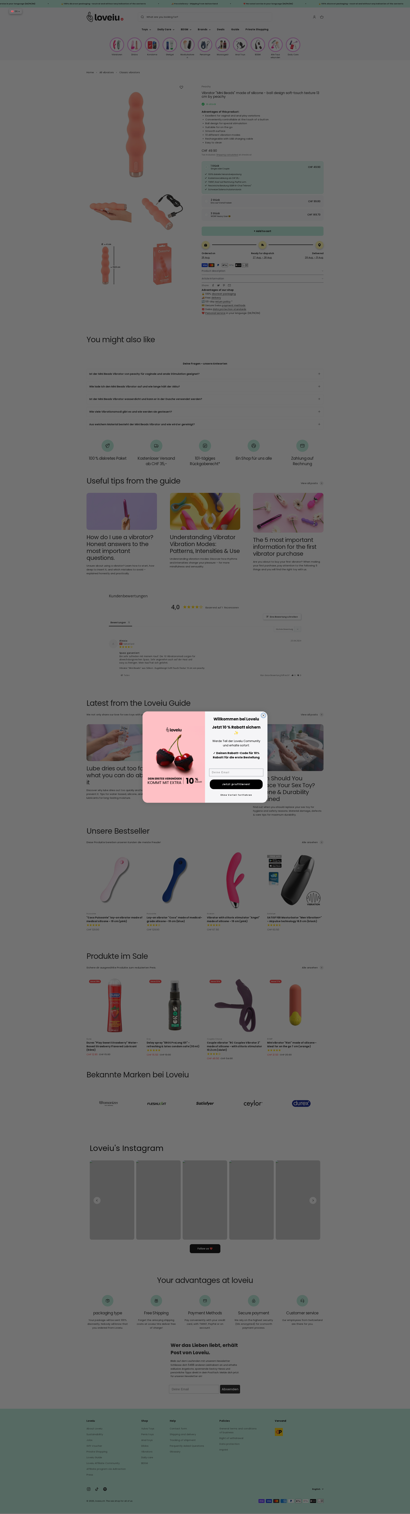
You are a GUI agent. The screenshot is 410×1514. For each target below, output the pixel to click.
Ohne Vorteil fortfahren (236, 795)
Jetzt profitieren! (236, 784)
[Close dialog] (263, 715)
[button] (15, 11)
